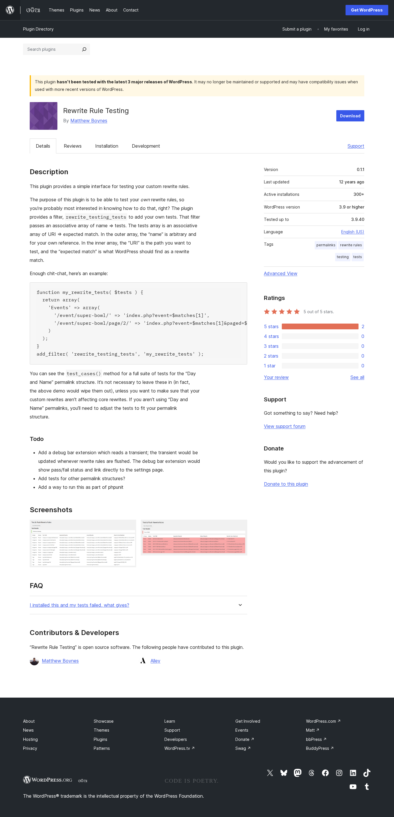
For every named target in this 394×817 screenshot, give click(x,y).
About (29, 721)
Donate (244, 739)
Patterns (102, 748)
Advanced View (280, 273)
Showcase (104, 721)
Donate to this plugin (286, 484)
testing (343, 257)
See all (357, 377)
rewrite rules (351, 245)
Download (350, 115)
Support (356, 146)
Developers (175, 739)
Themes (101, 730)
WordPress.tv (179, 748)
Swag (243, 748)
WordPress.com (323, 721)
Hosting (30, 739)
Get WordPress (367, 9)
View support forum (284, 426)
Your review (276, 377)
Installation (106, 146)
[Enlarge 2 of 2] (239, 527)
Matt (313, 730)
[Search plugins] (84, 49)
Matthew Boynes (88, 120)
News (28, 730)
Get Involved (247, 721)
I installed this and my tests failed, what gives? (79, 605)
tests (357, 257)
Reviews (73, 146)
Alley (155, 661)
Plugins (100, 739)
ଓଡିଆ (82, 780)
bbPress (316, 739)
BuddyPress (320, 748)
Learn (169, 721)
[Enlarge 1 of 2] (128, 527)
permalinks (325, 245)
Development (146, 146)
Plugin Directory (38, 29)
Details (43, 146)
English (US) (352, 231)
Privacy (30, 748)
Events (241, 730)
